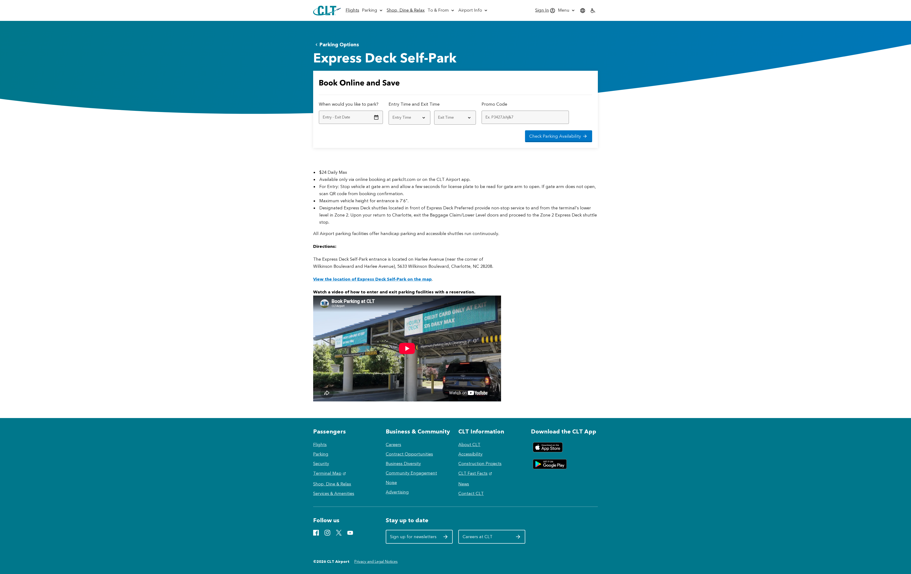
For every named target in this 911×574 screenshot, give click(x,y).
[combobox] (409, 118)
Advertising (397, 492)
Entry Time (400, 104)
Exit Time (430, 104)
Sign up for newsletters (413, 538)
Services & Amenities (333, 493)
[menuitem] (352, 10)
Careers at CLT (486, 538)
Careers (393, 444)
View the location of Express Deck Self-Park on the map (372, 279)
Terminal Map (330, 473)
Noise (391, 482)
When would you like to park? (348, 104)
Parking (320, 454)
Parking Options (339, 44)
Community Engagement (411, 473)
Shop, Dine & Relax (332, 484)
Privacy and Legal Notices (376, 561)
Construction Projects (480, 463)
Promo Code (494, 104)
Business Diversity (403, 463)
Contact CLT (471, 493)
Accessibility (470, 454)
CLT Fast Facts (475, 473)
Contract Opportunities (409, 454)
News (463, 484)
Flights (320, 444)
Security (321, 463)
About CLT (469, 444)
